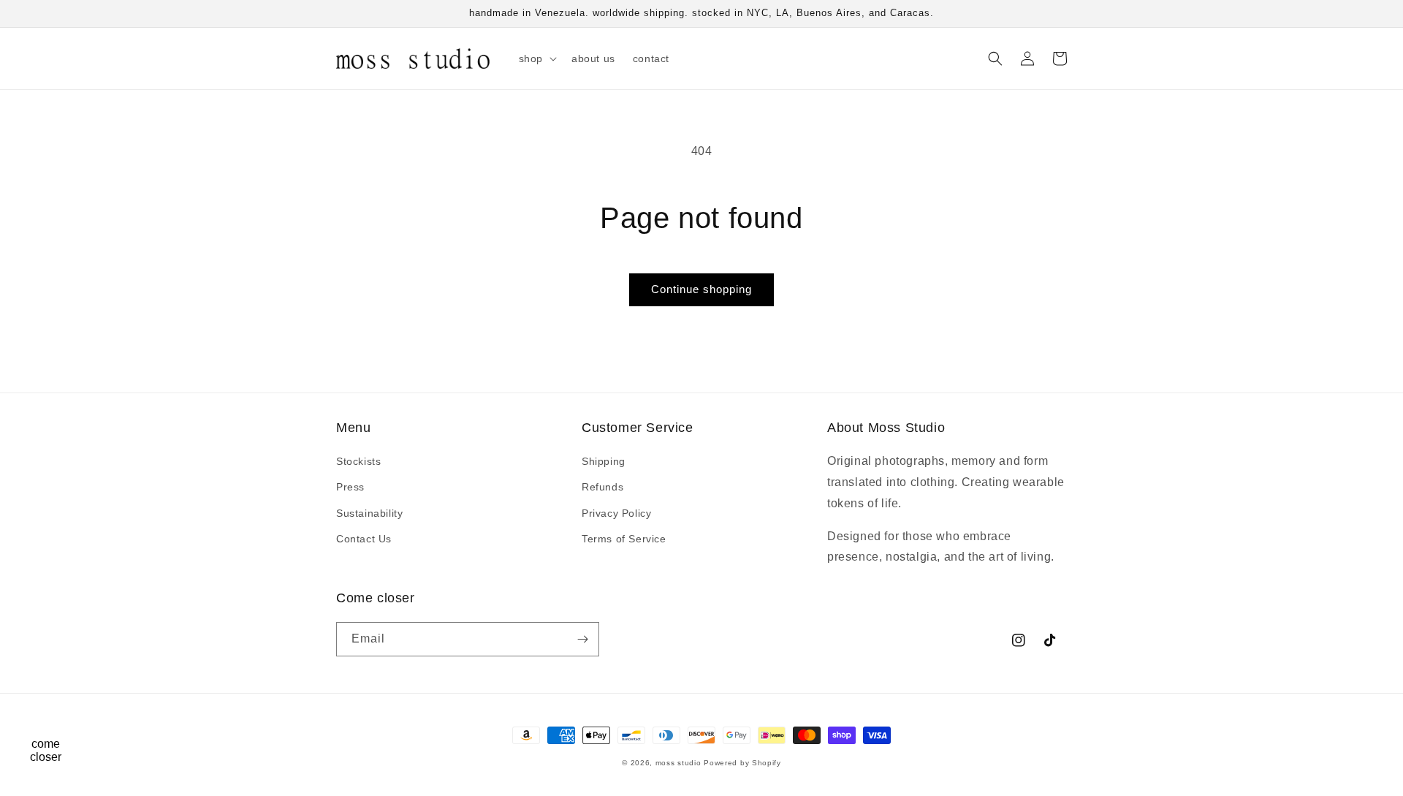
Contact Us (364, 539)
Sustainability (369, 513)
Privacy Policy (616, 513)
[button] (536, 58)
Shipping (604, 461)
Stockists (358, 461)
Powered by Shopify (742, 763)
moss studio (678, 763)
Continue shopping (701, 289)
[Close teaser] (77, 718)
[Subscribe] (582, 639)
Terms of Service (624, 539)
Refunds (602, 487)
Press (350, 487)
